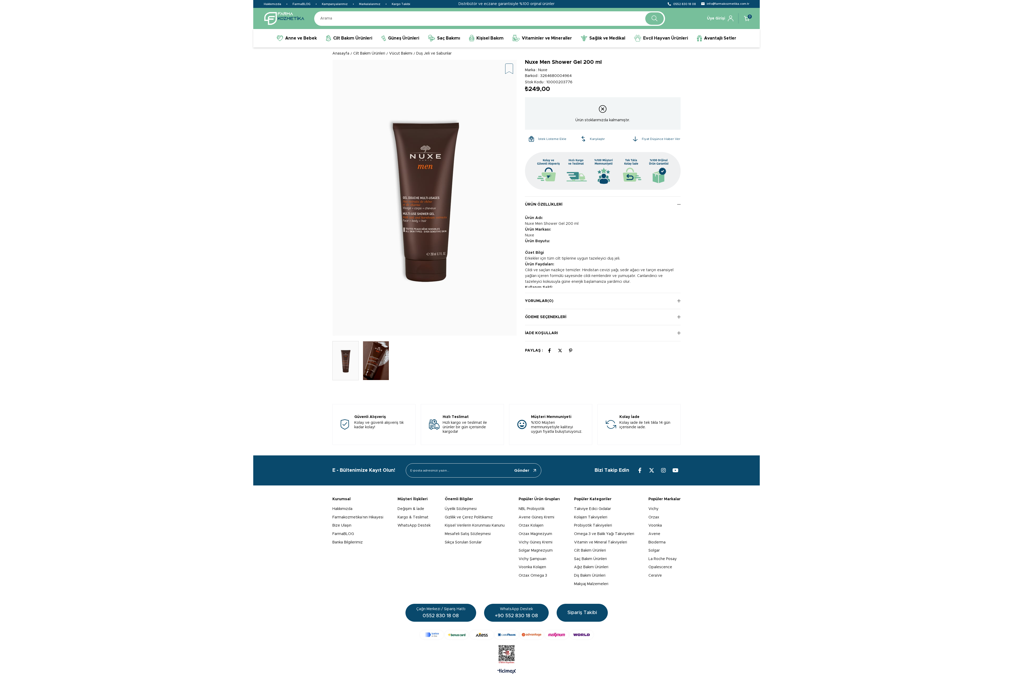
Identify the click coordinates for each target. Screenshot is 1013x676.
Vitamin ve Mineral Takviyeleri (600, 542)
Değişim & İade (411, 509)
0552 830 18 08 (684, 4)
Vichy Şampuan (532, 559)
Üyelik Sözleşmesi (461, 509)
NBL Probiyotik (531, 509)
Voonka (655, 525)
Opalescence (660, 567)
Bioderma (657, 542)
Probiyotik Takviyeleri (593, 525)
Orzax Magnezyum (535, 534)
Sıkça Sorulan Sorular (463, 542)
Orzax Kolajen (531, 525)
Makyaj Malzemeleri (591, 584)
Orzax (653, 517)
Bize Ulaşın (341, 525)
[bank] (506, 634)
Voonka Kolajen (532, 567)
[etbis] (507, 654)
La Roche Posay (662, 559)
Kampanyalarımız (335, 4)
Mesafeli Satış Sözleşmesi (468, 534)
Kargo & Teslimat (413, 517)
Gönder (521, 471)
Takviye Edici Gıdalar (592, 509)
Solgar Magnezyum (536, 550)
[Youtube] (675, 470)
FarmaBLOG (301, 4)
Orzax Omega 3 (533, 575)
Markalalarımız (369, 4)
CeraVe (655, 575)
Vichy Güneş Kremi (535, 542)
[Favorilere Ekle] (509, 69)
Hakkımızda (272, 4)
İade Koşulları (541, 333)
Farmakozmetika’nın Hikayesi (357, 517)
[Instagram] (663, 470)
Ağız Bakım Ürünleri (591, 567)
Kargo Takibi (401, 4)
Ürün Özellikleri (543, 204)
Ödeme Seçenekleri (545, 317)
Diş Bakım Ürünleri (589, 575)
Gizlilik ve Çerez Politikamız (469, 517)
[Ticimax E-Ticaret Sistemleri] (506, 672)
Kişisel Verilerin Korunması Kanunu (475, 525)
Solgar (654, 550)
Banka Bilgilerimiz (347, 542)
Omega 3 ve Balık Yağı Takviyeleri (604, 534)
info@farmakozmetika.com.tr (728, 3)
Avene (654, 534)
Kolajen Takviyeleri (590, 517)
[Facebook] (639, 470)
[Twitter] (651, 470)
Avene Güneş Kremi (536, 517)
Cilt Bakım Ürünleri (590, 550)
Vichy (653, 509)
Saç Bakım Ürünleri (590, 559)
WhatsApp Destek (414, 525)
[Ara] (654, 18)
